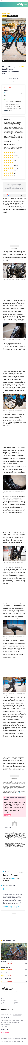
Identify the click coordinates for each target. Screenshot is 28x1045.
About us (3, 1000)
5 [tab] (13, 913)
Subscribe (8, 815)
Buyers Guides (17, 1000)
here (20, 792)
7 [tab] (15, 913)
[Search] (1, 1)
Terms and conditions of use (17, 1041)
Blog (15, 1003)
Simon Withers (9, 827)
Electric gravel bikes (12, 15)
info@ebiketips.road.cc (18, 1020)
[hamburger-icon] (2, 4)
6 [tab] (14, 913)
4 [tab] (12, 913)
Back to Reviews (6, 13)
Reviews (3, 1003)
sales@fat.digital (15, 1022)
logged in (12, 878)
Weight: (6, 110)
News (2, 1002)
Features (16, 1002)
